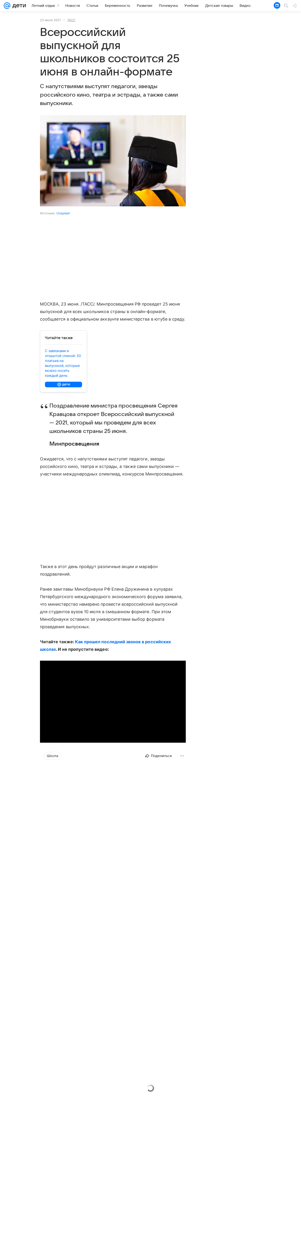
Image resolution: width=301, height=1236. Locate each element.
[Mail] (7, 5)
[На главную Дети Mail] (18, 5)
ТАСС (71, 20)
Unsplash (63, 213)
